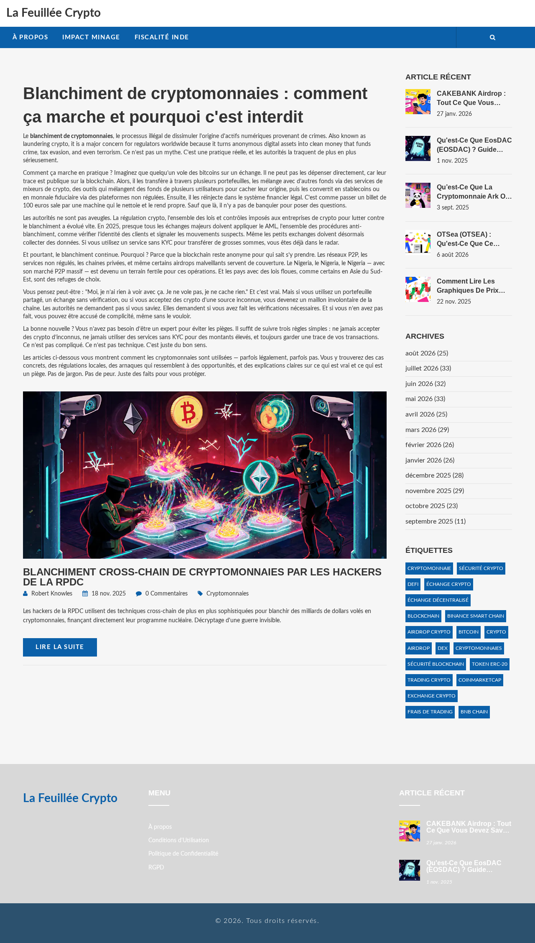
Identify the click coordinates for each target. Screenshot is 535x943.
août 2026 (426, 353)
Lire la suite (60, 647)
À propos (30, 37)
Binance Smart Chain (475, 615)
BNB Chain (474, 711)
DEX (443, 648)
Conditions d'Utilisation (178, 840)
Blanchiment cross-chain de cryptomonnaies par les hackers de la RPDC (202, 577)
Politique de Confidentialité (183, 854)
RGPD (156, 868)
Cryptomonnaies (227, 594)
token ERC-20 (489, 664)
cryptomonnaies (479, 648)
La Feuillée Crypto (53, 13)
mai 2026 (425, 399)
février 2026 (429, 445)
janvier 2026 (429, 460)
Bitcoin (469, 631)
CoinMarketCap (480, 679)
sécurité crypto (481, 568)
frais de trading (430, 711)
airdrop (419, 648)
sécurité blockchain (436, 664)
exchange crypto (432, 695)
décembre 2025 (434, 475)
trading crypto (429, 679)
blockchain (423, 615)
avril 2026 (426, 414)
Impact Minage (91, 37)
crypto (496, 631)
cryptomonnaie (429, 568)
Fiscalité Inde (162, 37)
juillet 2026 (428, 368)
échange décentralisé (438, 600)
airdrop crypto (429, 631)
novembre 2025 (434, 491)
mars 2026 (427, 430)
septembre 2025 (435, 521)
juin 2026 (425, 384)
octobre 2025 (431, 506)
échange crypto (448, 584)
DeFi (413, 584)
